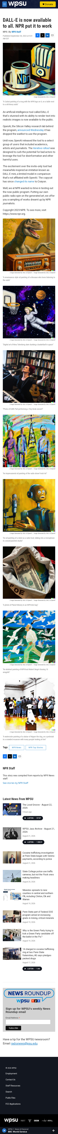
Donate (49, 4)
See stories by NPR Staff (15, 782)
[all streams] (54, 1130)
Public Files (10, 1098)
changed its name (24, 181)
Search (9, 1092)
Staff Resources (13, 1086)
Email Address (13, 1017)
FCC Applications (13, 1104)
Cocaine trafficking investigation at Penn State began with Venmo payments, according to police (38, 855)
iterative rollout (41, 148)
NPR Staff (16, 31)
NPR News (16, 747)
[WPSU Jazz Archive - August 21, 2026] (12, 833)
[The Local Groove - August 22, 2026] (12, 809)
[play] (4, 1130)
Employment (11, 1074)
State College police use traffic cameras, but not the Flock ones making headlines (38, 874)
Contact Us (10, 1080)
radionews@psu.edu (24, 1043)
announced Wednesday (30, 130)
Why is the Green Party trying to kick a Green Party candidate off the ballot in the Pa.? (38, 933)
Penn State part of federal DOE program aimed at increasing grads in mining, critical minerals (38, 915)
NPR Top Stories (36, 747)
